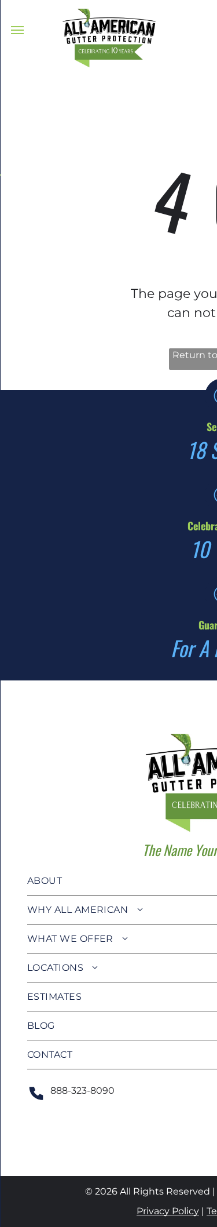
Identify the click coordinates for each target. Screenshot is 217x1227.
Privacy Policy (168, 1211)
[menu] (17, 30)
